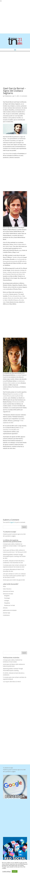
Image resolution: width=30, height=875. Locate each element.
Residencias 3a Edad (9, 605)
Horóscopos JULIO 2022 (9, 580)
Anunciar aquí (6, 613)
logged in (12, 522)
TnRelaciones (8, 96)
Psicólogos (7, 598)
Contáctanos (6, 615)
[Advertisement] (15, 17)
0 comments (23, 96)
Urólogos (6, 600)
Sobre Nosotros (7, 589)
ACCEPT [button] (14, 871)
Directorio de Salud (8, 593)
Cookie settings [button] (6, 871)
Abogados (7, 595)
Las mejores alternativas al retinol (12, 569)
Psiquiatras (7, 603)
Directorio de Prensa (8, 591)
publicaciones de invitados (10, 610)
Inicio (4, 586)
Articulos (5, 608)
